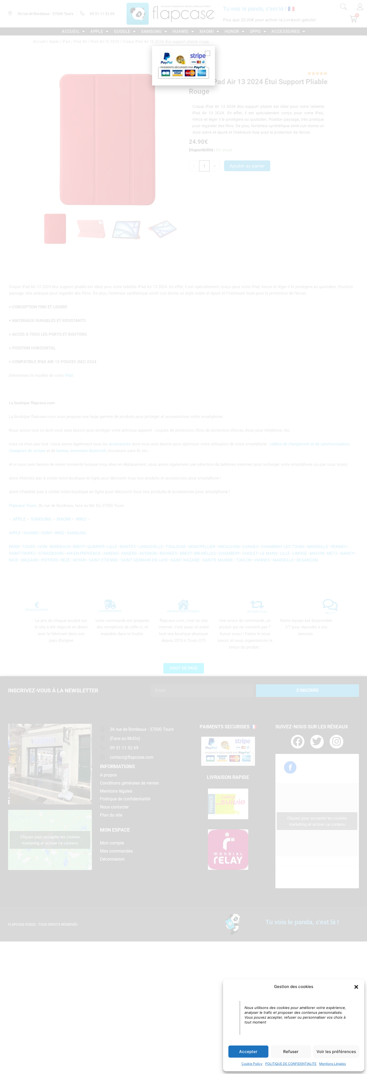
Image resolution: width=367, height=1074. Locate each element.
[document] (183, 537)
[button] (356, 987)
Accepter (248, 1051)
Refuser (290, 1051)
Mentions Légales (332, 1064)
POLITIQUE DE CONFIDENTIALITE (290, 1064)
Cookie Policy (252, 1064)
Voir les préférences (336, 1051)
